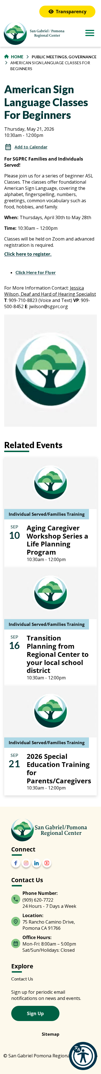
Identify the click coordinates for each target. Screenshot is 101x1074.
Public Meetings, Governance (64, 56)
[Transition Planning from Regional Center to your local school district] (50, 592)
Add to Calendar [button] (31, 147)
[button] (83, 1056)
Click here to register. (28, 254)
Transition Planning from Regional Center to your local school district (58, 654)
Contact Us (22, 978)
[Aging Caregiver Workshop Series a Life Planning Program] (50, 482)
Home (17, 56)
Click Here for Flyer (35, 272)
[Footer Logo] (49, 830)
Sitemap (50, 1034)
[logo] (34, 34)
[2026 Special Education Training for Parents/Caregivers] (50, 710)
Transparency (71, 11)
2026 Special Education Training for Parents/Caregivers (59, 768)
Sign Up (35, 1013)
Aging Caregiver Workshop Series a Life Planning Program (57, 540)
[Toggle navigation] (89, 33)
